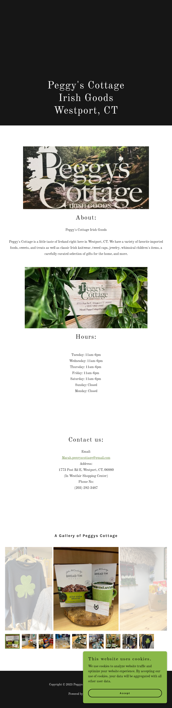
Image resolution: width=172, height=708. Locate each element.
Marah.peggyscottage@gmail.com (86, 458)
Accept (125, 692)
